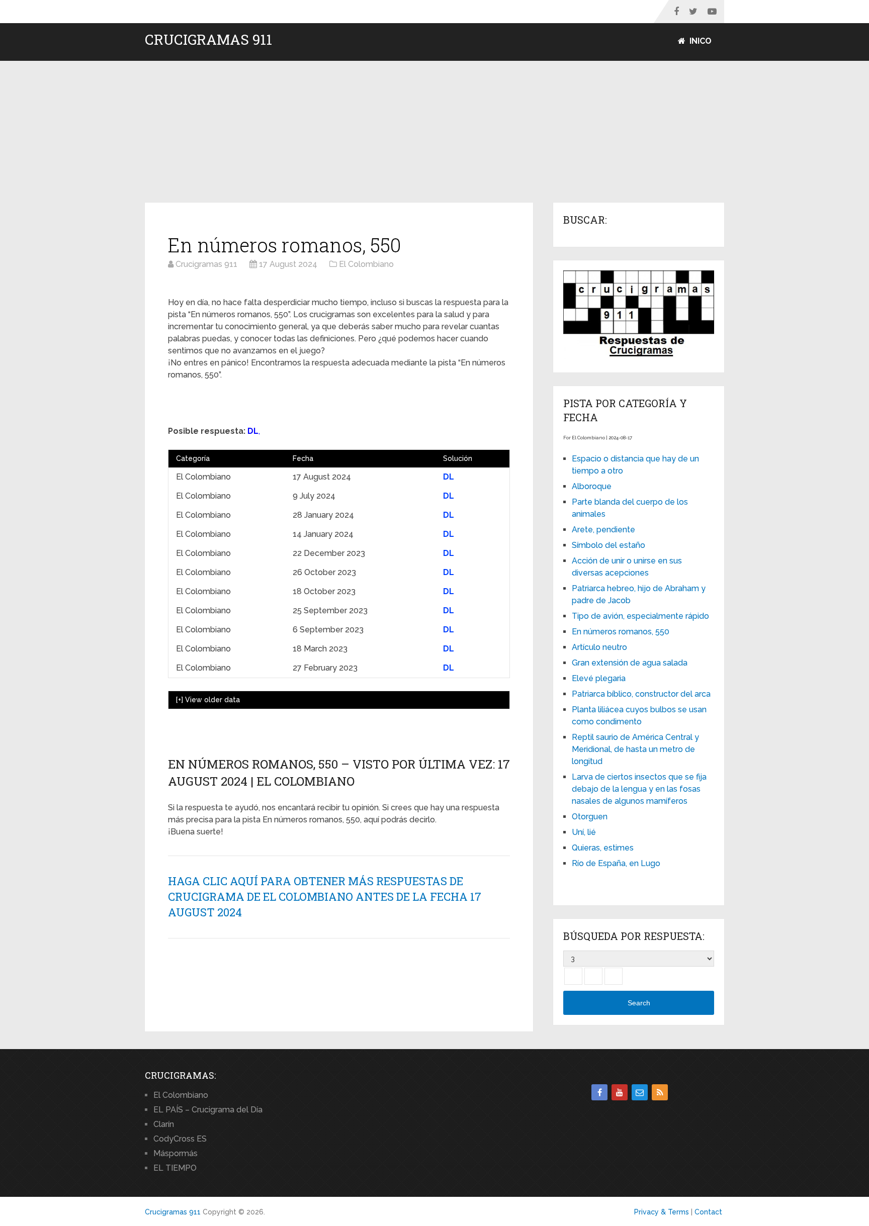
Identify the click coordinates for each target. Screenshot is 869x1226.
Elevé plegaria (599, 678)
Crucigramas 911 (208, 40)
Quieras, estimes (603, 848)
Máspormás (175, 1153)
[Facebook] (599, 1092)
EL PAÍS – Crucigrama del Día (208, 1109)
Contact (708, 1212)
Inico (699, 41)
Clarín (163, 1124)
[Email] (640, 1092)
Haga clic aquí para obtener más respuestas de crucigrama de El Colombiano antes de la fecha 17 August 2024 (324, 896)
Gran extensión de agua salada (629, 663)
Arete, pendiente (603, 529)
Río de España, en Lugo (616, 863)
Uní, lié (584, 832)
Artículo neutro (599, 647)
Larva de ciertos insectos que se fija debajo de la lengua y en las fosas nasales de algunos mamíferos (639, 789)
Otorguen (589, 816)
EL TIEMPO (175, 1168)
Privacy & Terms (661, 1212)
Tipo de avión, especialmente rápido (640, 616)
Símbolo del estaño (608, 545)
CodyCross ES (180, 1139)
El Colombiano (180, 1095)
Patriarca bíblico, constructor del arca (641, 694)
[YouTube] (620, 1092)
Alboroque (592, 486)
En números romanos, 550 (620, 631)
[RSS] (660, 1092)
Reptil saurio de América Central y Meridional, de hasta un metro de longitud (635, 749)
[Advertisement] (434, 132)
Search (639, 1003)
